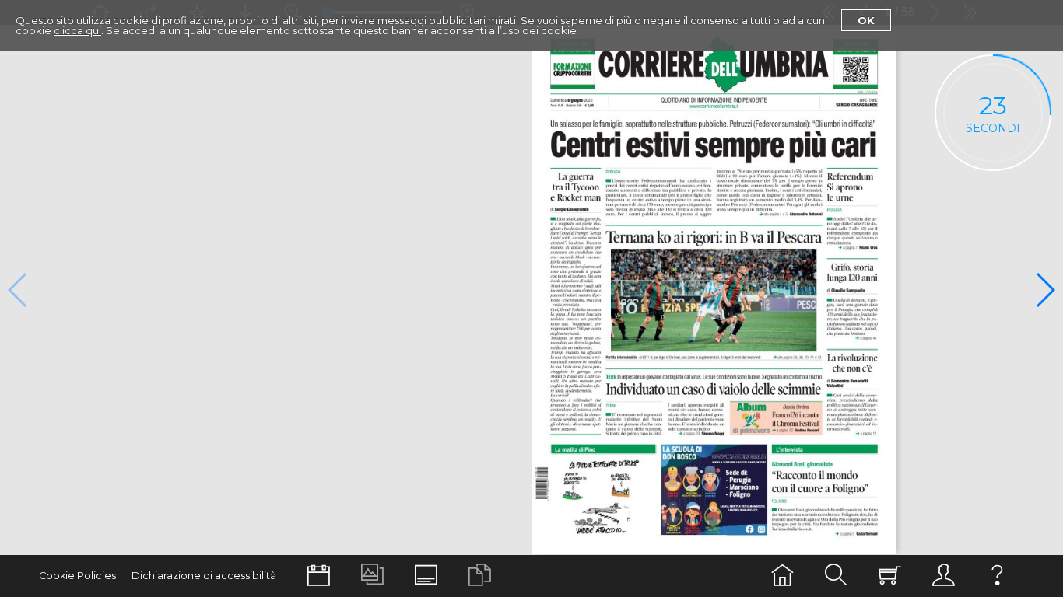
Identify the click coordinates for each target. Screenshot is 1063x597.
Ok (866, 20)
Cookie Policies (77, 575)
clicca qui (77, 30)
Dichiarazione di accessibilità (204, 575)
